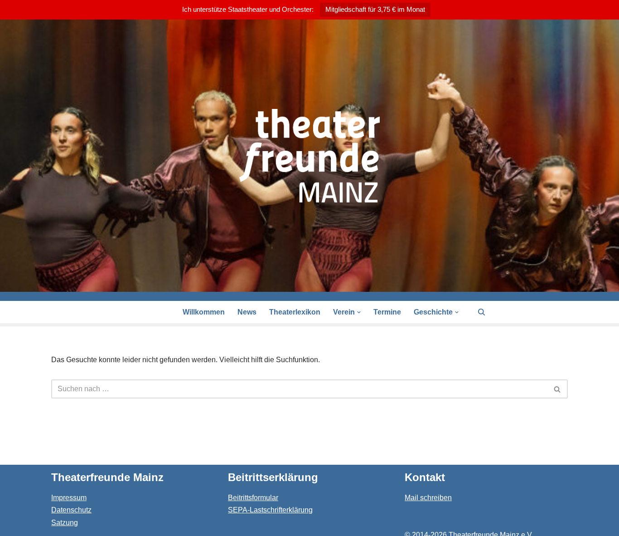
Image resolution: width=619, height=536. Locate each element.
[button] (359, 312)
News (246, 312)
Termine (387, 312)
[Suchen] (481, 312)
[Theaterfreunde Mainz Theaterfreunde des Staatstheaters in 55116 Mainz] (309, 155)
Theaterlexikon (294, 312)
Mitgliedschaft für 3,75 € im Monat (375, 9)
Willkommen (204, 312)
